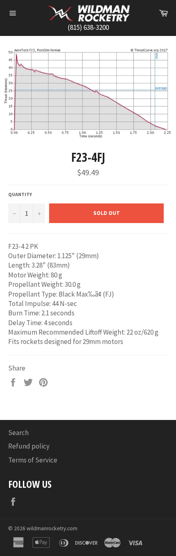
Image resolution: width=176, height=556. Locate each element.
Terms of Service (32, 460)
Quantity (20, 194)
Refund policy (29, 446)
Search (18, 432)
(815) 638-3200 (88, 27)
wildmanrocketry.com (52, 528)
